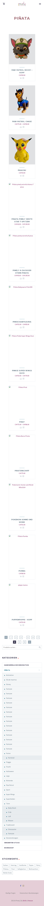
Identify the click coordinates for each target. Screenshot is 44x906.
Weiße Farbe (7, 873)
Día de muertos (11, 680)
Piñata (7, 670)
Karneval (11, 758)
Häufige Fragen (10, 893)
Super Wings (10, 794)
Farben (5, 865)
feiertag (13, 865)
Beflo (24, 901)
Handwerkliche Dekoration (16, 665)
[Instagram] (23, 886)
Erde (9, 812)
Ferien (8, 753)
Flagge (8, 762)
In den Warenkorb (21, 78)
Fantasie (9, 689)
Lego (8, 776)
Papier (31, 865)
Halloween (10, 771)
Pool (13, 869)
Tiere (8, 804)
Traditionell (10, 825)
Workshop (9, 848)
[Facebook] (20, 886)
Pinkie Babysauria (22, 322)
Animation (10, 675)
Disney (8, 684)
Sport (8, 790)
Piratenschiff (22, 471)
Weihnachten (33, 869)
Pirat (22, 422)
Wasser (10, 820)
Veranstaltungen (12, 838)
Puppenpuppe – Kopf (22, 620)
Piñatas (6, 869)
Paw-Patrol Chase (22, 122)
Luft (9, 816)
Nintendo (9, 781)
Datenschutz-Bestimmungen (29, 893)
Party (38, 865)
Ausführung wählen (21, 127)
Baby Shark (12, 808)
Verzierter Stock (12, 843)
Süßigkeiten (21, 869)
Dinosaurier (12, 829)
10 (24, 642)
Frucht (8, 767)
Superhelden (10, 799)
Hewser (30, 901)
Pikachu (22, 170)
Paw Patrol (10, 785)
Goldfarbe (22, 865)
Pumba (22, 571)
